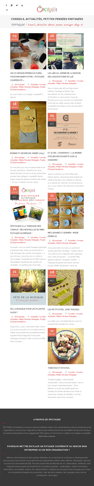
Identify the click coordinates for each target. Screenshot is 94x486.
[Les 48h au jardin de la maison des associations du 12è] (66, 51)
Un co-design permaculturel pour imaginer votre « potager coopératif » (27, 76)
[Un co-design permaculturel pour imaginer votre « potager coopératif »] (28, 51)
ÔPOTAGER (18, 24)
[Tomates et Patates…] (66, 346)
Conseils (71, 314)
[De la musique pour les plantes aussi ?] (28, 287)
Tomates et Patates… (59, 368)
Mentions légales (47, 436)
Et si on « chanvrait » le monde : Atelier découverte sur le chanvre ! (65, 156)
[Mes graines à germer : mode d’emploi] (66, 211)
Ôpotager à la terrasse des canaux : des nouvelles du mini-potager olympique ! (27, 229)
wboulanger (20, 85)
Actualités (34, 85)
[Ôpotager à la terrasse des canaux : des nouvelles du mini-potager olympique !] (28, 204)
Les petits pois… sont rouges (63, 309)
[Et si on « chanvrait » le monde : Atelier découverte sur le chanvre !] (66, 131)
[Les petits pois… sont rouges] (66, 288)
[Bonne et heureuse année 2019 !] (28, 125)
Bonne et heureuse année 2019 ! (27, 153)
